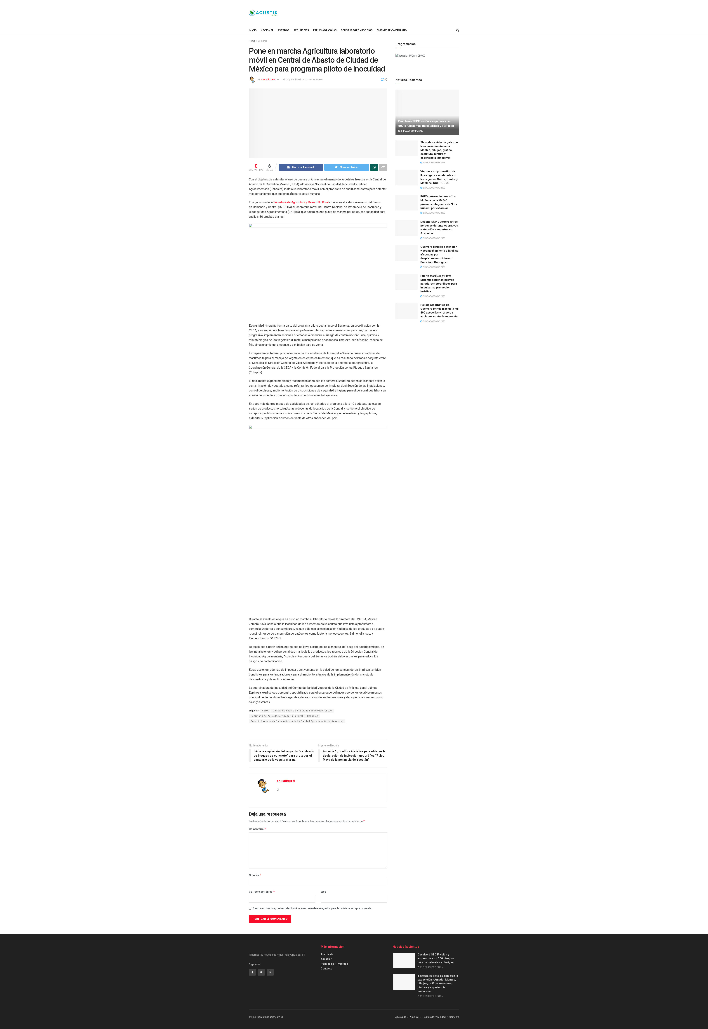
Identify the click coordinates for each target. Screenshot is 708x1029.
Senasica (312, 716)
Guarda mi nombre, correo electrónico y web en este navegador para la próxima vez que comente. (312, 908)
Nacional (267, 30)
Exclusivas (301, 30)
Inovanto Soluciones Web (270, 1017)
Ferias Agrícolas (325, 30)
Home (252, 41)
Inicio (253, 30)
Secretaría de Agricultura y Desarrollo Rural (301, 202)
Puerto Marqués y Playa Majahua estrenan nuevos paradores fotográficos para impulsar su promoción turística (438, 283)
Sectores (262, 41)
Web (323, 891)
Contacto (326, 968)
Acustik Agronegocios (357, 30)
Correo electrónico (262, 891)
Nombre (255, 875)
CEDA (265, 710)
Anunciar (326, 958)
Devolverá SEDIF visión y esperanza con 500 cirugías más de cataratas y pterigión (436, 958)
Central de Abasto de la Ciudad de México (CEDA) (302, 710)
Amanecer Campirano (392, 30)
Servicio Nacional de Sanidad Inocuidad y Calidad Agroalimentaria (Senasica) (297, 721)
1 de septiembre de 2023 (294, 79)
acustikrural (268, 79)
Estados (283, 30)
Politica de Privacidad (334, 963)
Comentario (257, 829)
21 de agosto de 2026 (411, 131)
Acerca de (327, 954)
